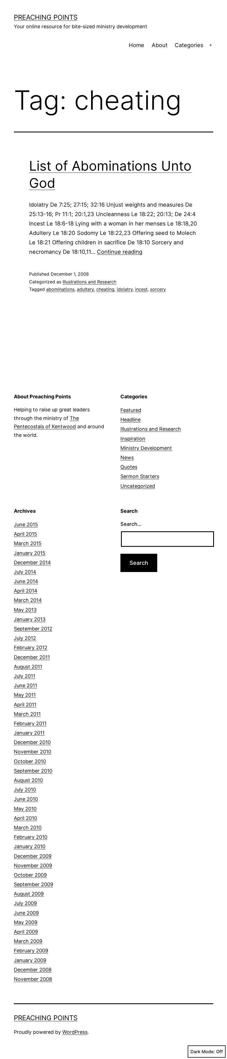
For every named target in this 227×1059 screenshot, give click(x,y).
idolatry (125, 289)
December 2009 (32, 856)
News (127, 457)
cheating (105, 289)
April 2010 (25, 818)
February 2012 (30, 647)
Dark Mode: (202, 1051)
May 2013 (25, 610)
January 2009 (30, 960)
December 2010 (32, 742)
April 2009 (26, 932)
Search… (130, 524)
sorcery (158, 289)
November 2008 (33, 979)
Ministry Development (146, 448)
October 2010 (30, 761)
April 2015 (25, 534)
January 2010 (29, 846)
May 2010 (25, 809)
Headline (130, 419)
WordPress (74, 1032)
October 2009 (30, 875)
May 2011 (25, 695)
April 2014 (25, 591)
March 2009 (28, 941)
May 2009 (25, 922)
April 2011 (25, 704)
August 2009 (29, 894)
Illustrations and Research (89, 281)
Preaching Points (46, 17)
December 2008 (32, 970)
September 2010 (33, 771)
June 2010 (26, 799)
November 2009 (33, 865)
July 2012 (25, 638)
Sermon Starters (139, 476)
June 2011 (25, 685)
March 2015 (28, 543)
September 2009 (33, 884)
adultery (85, 289)
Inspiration (132, 439)
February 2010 (30, 837)
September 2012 (33, 629)
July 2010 (25, 790)
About (159, 45)
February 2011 (30, 723)
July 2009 (25, 903)
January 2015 (29, 553)
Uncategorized (137, 486)
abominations (60, 289)
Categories (189, 45)
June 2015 (26, 524)
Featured (130, 410)
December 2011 (32, 657)
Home (136, 45)
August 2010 (28, 780)
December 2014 (32, 562)
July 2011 (24, 676)
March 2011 (27, 714)
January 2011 (29, 733)
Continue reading (119, 251)
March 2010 (28, 827)
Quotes (128, 467)
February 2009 (31, 950)
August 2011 (28, 667)
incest (141, 289)
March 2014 (28, 600)
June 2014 (26, 581)
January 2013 (29, 619)
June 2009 (26, 913)
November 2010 (32, 752)
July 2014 (25, 572)
